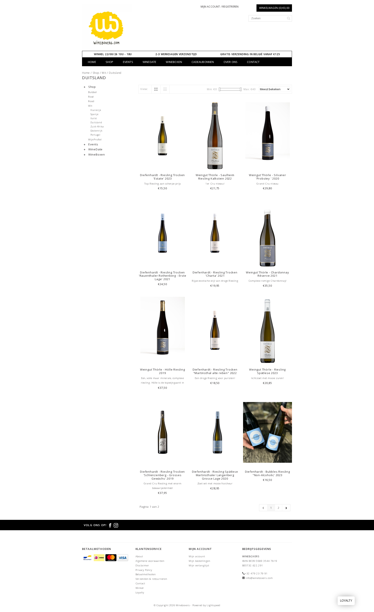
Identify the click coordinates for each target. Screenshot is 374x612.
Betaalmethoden (145, 574)
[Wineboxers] (107, 27)
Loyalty (139, 592)
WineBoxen (174, 62)
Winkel (139, 588)
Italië (93, 118)
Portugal (95, 134)
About (139, 556)
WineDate (149, 62)
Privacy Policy (143, 570)
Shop (109, 62)
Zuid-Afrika (97, 126)
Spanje (94, 114)
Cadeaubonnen (203, 62)
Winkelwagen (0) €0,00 (274, 8)
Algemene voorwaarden (149, 560)
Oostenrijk (96, 130)
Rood (91, 101)
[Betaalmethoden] (88, 557)
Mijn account (197, 556)
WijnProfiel (95, 139)
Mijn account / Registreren (220, 6)
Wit (104, 73)
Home (92, 62)
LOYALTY (346, 600)
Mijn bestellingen (199, 560)
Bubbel (92, 92)
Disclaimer (142, 565)
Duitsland (115, 73)
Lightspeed (213, 605)
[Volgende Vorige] (286, 507)
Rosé (91, 96)
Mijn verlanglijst (199, 565)
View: (144, 89)
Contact (253, 62)
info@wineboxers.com (259, 578)
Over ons (231, 62)
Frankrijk (95, 110)
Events (128, 62)
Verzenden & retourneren (151, 578)
